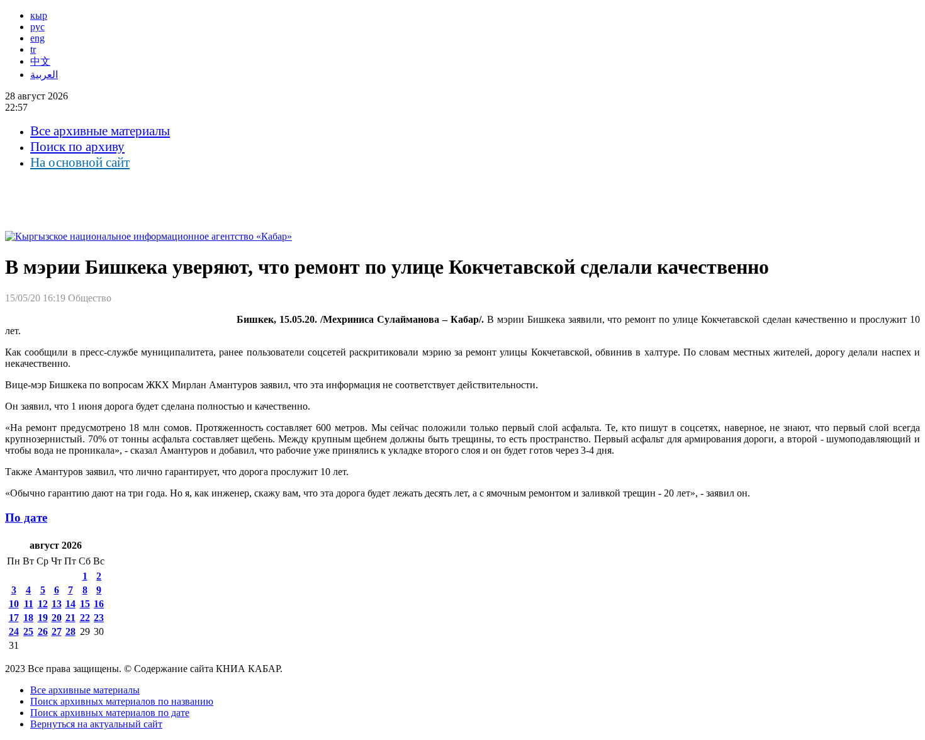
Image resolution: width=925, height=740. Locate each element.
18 (28, 617)
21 (70, 617)
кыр (38, 15)
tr (33, 49)
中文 (40, 61)
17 (14, 617)
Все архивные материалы (100, 130)
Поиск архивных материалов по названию (121, 701)
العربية (44, 74)
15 (85, 603)
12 (43, 603)
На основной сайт (80, 162)
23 (99, 617)
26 (43, 631)
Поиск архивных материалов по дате (109, 712)
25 (28, 631)
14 (70, 603)
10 (14, 603)
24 (14, 631)
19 (43, 617)
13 (57, 603)
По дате (26, 517)
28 (70, 631)
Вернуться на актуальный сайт (96, 724)
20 (57, 617)
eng (37, 38)
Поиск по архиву (77, 146)
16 (99, 603)
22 (85, 617)
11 (28, 603)
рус (37, 26)
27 (57, 631)
